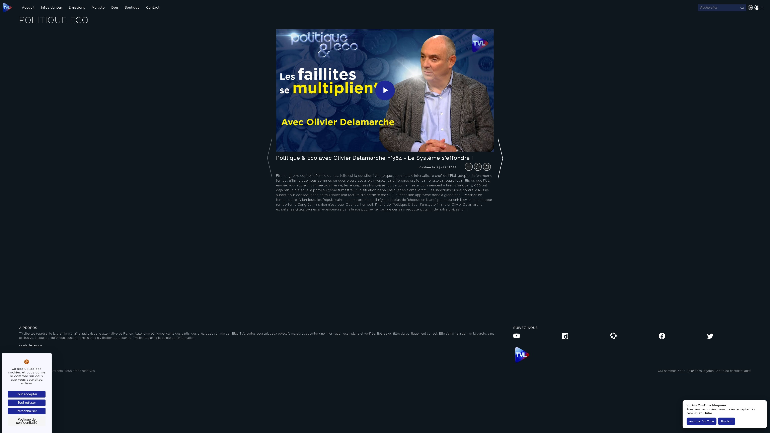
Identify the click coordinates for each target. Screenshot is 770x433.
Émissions (77, 7)
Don (114, 7)
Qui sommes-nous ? (673, 370)
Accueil (28, 7)
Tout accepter (26, 394)
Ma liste (98, 7)
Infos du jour (51, 7)
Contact (153, 7)
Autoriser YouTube (701, 421)
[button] (758, 7)
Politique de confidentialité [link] (26, 421)
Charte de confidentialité (733, 370)
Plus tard (726, 421)
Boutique (132, 7)
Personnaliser (27, 411)
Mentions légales (701, 370)
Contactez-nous (31, 345)
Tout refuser (26, 403)
